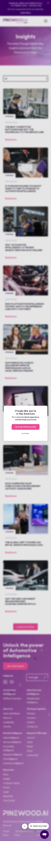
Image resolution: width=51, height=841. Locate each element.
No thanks (25, 433)
